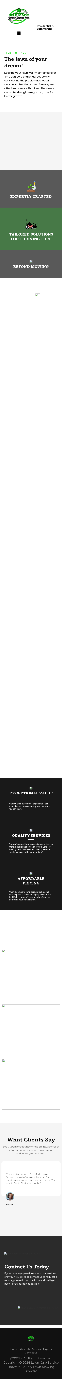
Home (13, 1349)
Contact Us (31, 1352)
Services (36, 1349)
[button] (19, 33)
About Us (24, 1349)
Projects (47, 1349)
